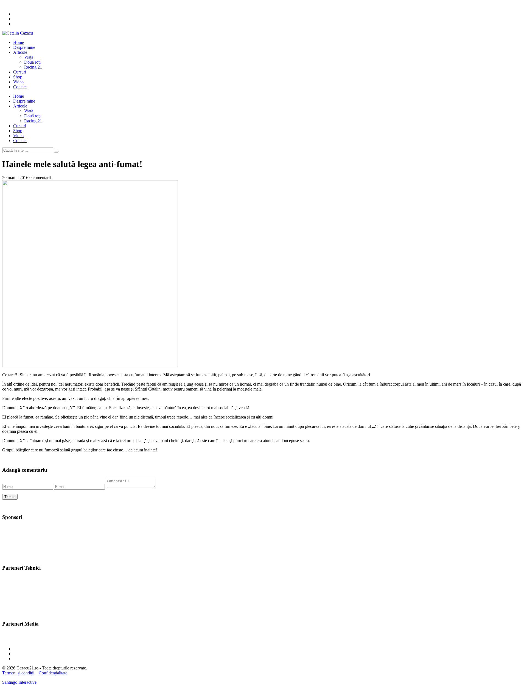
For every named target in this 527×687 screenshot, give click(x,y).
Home (18, 42)
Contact (20, 86)
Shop (17, 77)
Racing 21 (33, 67)
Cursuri (19, 72)
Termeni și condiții (18, 673)
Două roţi (32, 62)
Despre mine (24, 47)
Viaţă (28, 57)
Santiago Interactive (19, 682)
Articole (20, 52)
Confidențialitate (53, 673)
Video (18, 82)
